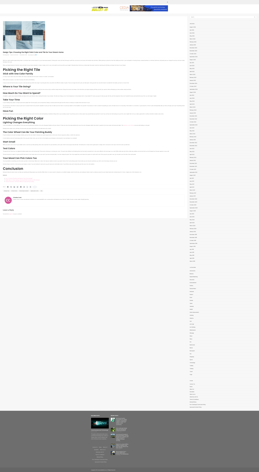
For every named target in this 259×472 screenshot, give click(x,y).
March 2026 (192, 39)
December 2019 (193, 234)
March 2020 (192, 225)
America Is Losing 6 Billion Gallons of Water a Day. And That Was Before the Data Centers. (122, 446)
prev (92, 424)
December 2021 (193, 163)
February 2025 (193, 77)
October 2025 (193, 54)
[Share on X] (11, 187)
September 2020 (193, 208)
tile (41, 191)
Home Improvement (23, 191)
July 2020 (192, 214)
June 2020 (192, 217)
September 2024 (194, 89)
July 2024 (192, 95)
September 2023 (193, 125)
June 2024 (192, 98)
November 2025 (193, 51)
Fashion (191, 285)
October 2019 (193, 240)
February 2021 (193, 193)
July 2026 (192, 30)
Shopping (192, 357)
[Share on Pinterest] (20, 187)
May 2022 (192, 151)
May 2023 (192, 131)
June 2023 (192, 128)
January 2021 (193, 196)
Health (191, 309)
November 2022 (193, 145)
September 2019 (193, 243)
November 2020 (193, 202)
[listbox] (100, 431)
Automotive (192, 271)
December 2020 (193, 199)
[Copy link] (34, 187)
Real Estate (192, 345)
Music (191, 336)
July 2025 (192, 62)
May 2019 (192, 255)
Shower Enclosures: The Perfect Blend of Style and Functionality (20, 181)
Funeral (191, 300)
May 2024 (192, 101)
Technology (192, 362)
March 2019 (192, 261)
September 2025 (193, 57)
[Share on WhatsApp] (17, 187)
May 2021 (192, 184)
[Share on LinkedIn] (14, 187)
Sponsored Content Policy (196, 407)
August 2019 (192, 246)
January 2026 (193, 45)
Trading (191, 365)
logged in (11, 214)
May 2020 (192, 220)
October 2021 (193, 169)
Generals (192, 306)
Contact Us (192, 384)
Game (191, 303)
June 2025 (192, 65)
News (191, 339)
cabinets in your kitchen (128, 125)
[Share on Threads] (30, 187)
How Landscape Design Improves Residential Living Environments (121, 429)
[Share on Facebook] (8, 187)
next (108, 424)
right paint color (34, 191)
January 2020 (193, 231)
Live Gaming (192, 327)
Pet (190, 342)
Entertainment (193, 282)
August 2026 (193, 27)
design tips (6, 191)
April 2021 (192, 187)
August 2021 (192, 175)
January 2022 (193, 160)
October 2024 (193, 86)
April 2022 (192, 154)
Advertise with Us (194, 397)
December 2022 (193, 142)
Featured (192, 291)
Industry (192, 318)
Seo (190, 354)
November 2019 (193, 237)
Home (191, 387)
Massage (192, 333)
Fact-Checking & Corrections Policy (198, 405)
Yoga (191, 374)
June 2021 (192, 181)
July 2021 (192, 178)
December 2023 (193, 116)
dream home (14, 191)
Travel (191, 371)
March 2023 (192, 134)
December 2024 (193, 83)
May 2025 (192, 68)
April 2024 (192, 104)
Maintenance (193, 330)
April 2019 (192, 258)
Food (191, 297)
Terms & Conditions (194, 399)
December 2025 (193, 48)
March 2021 (192, 190)
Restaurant (192, 351)
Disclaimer (192, 392)
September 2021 (193, 172)
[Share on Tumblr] (27, 187)
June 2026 (192, 33)
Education (192, 279)
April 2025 (192, 71)
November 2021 (193, 166)
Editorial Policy (193, 402)
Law (191, 321)
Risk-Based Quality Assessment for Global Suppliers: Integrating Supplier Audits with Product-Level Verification (121, 421)
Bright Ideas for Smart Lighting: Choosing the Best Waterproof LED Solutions (23, 180)
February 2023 (193, 137)
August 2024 (193, 92)
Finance (191, 294)
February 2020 (193, 228)
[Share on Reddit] (24, 187)
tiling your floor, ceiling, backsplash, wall (15, 89)
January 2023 (193, 140)
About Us (192, 389)
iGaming (191, 315)
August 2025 (193, 59)
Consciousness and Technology (99, 430)
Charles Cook (32, 55)
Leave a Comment (14, 54)
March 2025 (192, 74)
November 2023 (193, 119)
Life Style (192, 324)
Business (192, 274)
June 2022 (192, 148)
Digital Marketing (194, 277)
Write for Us (192, 394)
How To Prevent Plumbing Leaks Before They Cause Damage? (19, 178)
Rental (191, 348)
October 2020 (193, 205)
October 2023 (193, 122)
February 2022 (193, 157)
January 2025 (193, 80)
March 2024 (192, 107)
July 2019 (192, 249)
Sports (191, 360)
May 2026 (192, 36)
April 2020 (192, 223)
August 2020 (193, 211)
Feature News (193, 288)
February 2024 (193, 110)
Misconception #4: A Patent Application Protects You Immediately (122, 453)
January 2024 (193, 113)
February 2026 (193, 42)
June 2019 (192, 252)
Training (191, 368)
